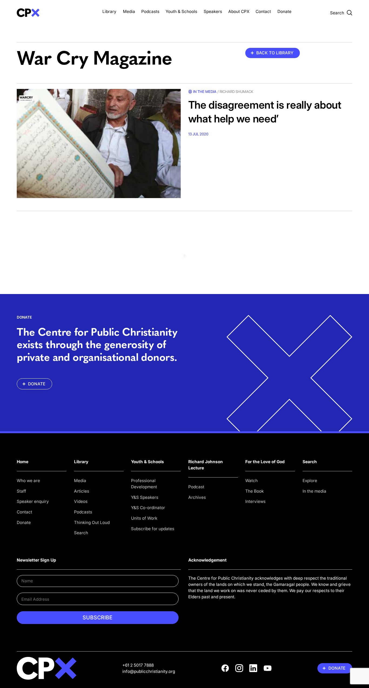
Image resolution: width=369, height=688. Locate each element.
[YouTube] (267, 668)
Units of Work (144, 518)
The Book (254, 491)
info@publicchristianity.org (148, 671)
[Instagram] (239, 668)
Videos (81, 501)
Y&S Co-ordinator (148, 507)
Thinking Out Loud (92, 522)
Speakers (213, 11)
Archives (197, 497)
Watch (251, 480)
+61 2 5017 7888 (138, 665)
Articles (81, 491)
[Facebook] (225, 668)
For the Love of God (265, 461)
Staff (21, 491)
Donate (284, 11)
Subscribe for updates (152, 528)
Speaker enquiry (33, 501)
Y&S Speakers (144, 497)
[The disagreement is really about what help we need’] (99, 143)
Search (81, 532)
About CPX (238, 11)
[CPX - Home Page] (56, 12)
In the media (314, 491)
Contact (263, 11)
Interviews (255, 501)
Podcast (196, 486)
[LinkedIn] (253, 668)
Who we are (28, 480)
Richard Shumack (236, 91)
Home (22, 461)
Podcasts (150, 11)
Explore (310, 480)
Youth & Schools (181, 11)
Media (129, 11)
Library (109, 11)
